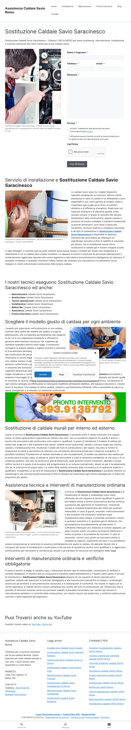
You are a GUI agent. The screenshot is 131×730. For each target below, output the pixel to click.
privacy (89, 131)
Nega (61, 374)
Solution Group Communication (85, 717)
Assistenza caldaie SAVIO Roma (105, 671)
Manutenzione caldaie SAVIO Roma (107, 699)
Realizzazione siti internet (57, 717)
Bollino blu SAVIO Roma (101, 687)
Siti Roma (105, 717)
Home (54, 6)
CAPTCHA (72, 144)
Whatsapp (10, 691)
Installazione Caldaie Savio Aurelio (64, 648)
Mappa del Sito (88, 714)
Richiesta (73, 75)
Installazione (67, 6)
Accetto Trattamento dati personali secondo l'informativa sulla (90, 130)
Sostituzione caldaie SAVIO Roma (106, 683)
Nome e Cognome (77, 52)
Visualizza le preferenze (84, 374)
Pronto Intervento (104, 6)
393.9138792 (22, 688)
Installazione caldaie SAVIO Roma (106, 703)
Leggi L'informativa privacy (48, 714)
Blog (119, 6)
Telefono (73, 63)
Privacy (72, 123)
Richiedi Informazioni (15, 694)
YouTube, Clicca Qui (42, 624)
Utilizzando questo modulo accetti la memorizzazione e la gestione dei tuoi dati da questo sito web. (94, 137)
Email (100, 63)
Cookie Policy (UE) (71, 714)
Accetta (43, 374)
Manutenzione (84, 6)
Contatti (54, 14)
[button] (95, 353)
